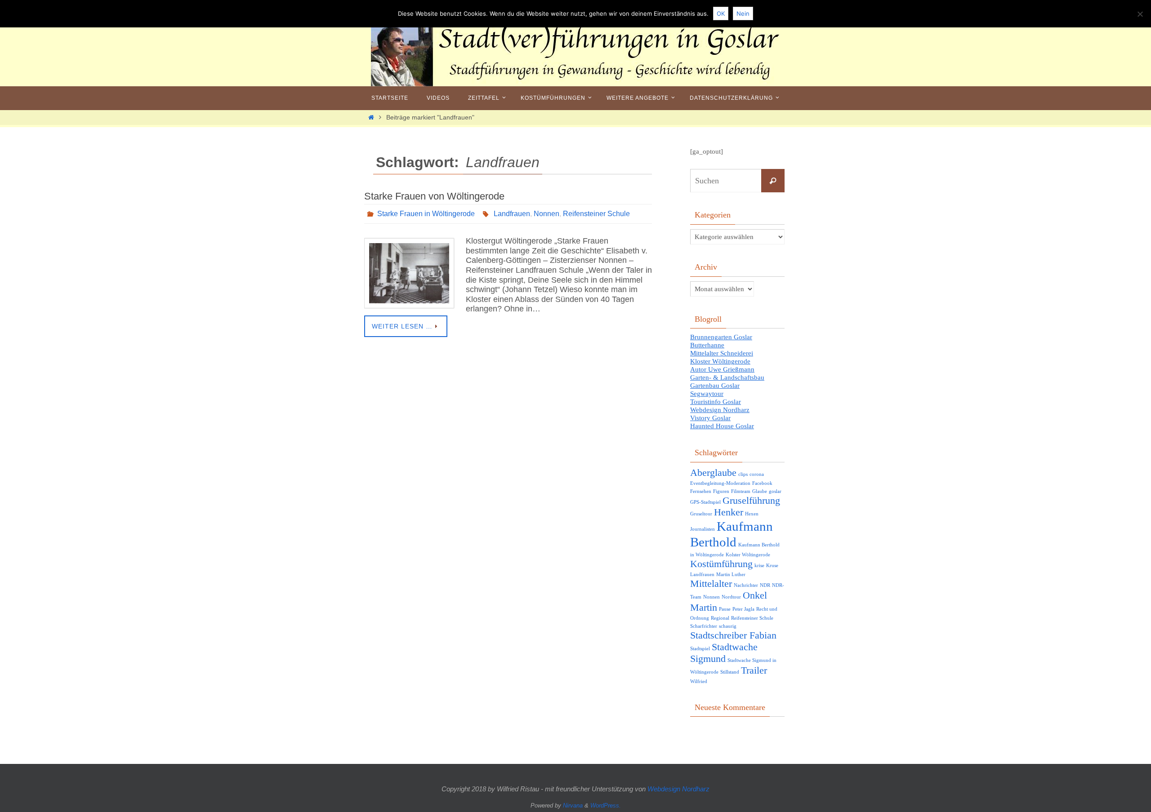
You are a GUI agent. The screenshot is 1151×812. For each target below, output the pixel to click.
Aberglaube (713, 472)
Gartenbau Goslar (715, 385)
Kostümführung (721, 564)
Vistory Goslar (710, 418)
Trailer (754, 670)
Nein (742, 13)
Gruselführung (751, 500)
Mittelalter (711, 583)
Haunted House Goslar (722, 426)
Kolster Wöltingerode (748, 554)
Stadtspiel (700, 648)
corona (756, 474)
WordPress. (605, 805)
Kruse (772, 565)
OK (721, 13)
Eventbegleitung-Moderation (720, 483)
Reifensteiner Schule (596, 213)
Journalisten (702, 529)
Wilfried (698, 681)
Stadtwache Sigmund (724, 653)
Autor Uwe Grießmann (722, 369)
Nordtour (731, 597)
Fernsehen (700, 491)
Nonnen (546, 213)
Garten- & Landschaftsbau (727, 377)
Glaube (759, 491)
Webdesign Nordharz (719, 409)
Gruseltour (701, 513)
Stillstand (729, 672)
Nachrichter (746, 585)
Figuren (721, 491)
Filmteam (740, 491)
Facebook (762, 483)
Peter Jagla (743, 609)
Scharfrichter (703, 626)
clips (743, 474)
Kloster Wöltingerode (720, 361)
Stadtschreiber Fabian (733, 635)
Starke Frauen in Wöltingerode (426, 213)
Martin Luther (730, 574)
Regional (720, 618)
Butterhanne (707, 345)
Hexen (751, 513)
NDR (765, 585)
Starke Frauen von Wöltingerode (434, 196)
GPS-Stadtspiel (705, 502)
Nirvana (573, 805)
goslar (775, 491)
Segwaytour (706, 393)
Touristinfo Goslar (715, 401)
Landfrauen (512, 213)
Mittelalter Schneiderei (721, 353)
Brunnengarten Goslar (721, 337)
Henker (728, 512)
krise (759, 565)
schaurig (727, 626)
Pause (725, 609)
